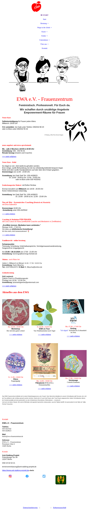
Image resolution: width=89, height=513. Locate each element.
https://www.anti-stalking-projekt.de (15, 470)
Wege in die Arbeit (43, 27)
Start (44, 19)
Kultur (43, 36)
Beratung (43, 23)
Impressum (45, 508)
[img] (44, 6)
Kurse (44, 32)
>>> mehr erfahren (8, 214)
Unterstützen (43, 40)
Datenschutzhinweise (30, 508)
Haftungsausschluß (59, 508)
